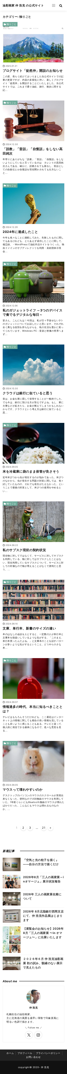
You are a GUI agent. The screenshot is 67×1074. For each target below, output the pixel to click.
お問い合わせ (33, 1057)
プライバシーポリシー (48, 1053)
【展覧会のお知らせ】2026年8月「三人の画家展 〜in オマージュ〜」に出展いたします (43, 933)
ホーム (10, 1053)
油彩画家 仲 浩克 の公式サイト (23, 5)
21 (43, 827)
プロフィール (25, 1053)
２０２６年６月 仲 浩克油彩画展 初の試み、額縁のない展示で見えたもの (43, 963)
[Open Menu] (53, 5)
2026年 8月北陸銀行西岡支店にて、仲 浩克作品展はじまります (43, 916)
